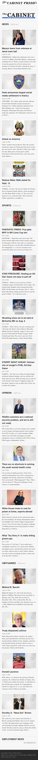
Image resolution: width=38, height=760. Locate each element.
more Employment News (30, 743)
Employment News (13, 739)
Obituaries (9, 563)
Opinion (6, 392)
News (5, 24)
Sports (6, 205)
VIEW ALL (15, 24)
